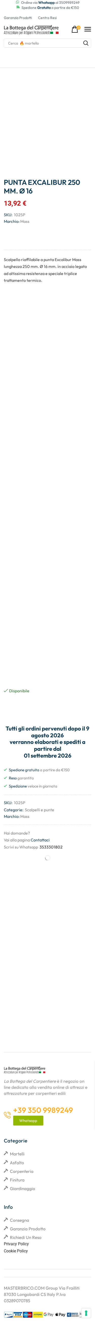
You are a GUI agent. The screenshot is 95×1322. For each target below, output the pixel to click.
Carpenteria (21, 1171)
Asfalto (17, 1162)
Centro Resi (47, 17)
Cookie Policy (16, 1251)
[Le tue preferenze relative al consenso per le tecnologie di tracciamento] (86, 1313)
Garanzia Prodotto (28, 1228)
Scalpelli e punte (39, 809)
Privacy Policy (16, 1243)
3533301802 (51, 847)
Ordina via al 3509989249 (50, 2)
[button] (76, 29)
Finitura (17, 1179)
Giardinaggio (22, 1188)
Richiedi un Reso (26, 1237)
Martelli (17, 1153)
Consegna (19, 1220)
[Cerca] (86, 43)
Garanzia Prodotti (18, 17)
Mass (24, 221)
